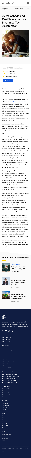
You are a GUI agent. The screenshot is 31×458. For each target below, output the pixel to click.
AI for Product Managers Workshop (10, 350)
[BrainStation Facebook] (6, 331)
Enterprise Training (6, 434)
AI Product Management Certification (10, 376)
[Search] (28, 8)
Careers (3, 417)
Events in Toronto (6, 341)
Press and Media (6, 425)
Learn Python (5, 403)
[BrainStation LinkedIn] (2, 330)
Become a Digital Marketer (8, 393)
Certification (5, 440)
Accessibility (18, 455)
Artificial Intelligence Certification (9, 374)
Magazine (4, 421)
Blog (3, 427)
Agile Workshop (6, 366)
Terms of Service (5, 455)
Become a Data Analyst (7, 395)
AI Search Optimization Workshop (10, 362)
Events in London (6, 339)
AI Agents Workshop (7, 364)
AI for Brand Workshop (7, 358)
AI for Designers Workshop (8, 354)
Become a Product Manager (8, 391)
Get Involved (5, 419)
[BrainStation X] (9, 331)
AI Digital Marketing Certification (9, 382)
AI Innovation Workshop (7, 368)
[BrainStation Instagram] (12, 331)
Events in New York (6, 337)
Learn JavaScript (5, 405)
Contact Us (4, 423)
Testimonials (5, 442)
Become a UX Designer (7, 389)
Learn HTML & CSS (6, 407)
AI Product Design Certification (9, 380)
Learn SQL (4, 409)
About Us (4, 415)
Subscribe (8, 81)
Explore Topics (19, 8)
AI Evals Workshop (6, 360)
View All (4, 397)
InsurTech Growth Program (18, 102)
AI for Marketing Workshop (8, 352)
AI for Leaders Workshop (8, 356)
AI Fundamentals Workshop (8, 348)
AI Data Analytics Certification (9, 378)
